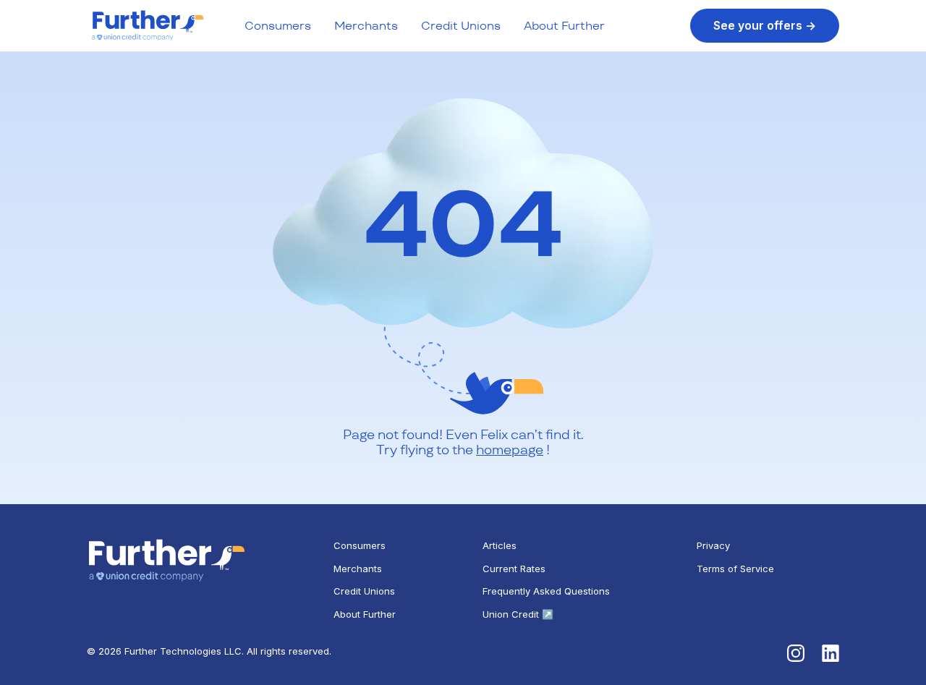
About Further (564, 25)
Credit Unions (461, 25)
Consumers (278, 25)
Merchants (366, 25)
